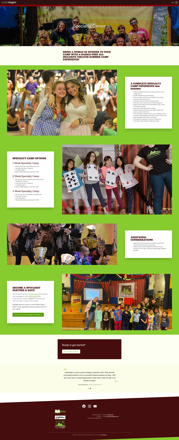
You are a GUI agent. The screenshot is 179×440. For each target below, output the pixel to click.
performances (33, 296)
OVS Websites (103, 434)
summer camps (33, 294)
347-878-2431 (110, 414)
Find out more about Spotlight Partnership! (27, 314)
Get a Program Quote (70, 351)
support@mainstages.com (112, 416)
